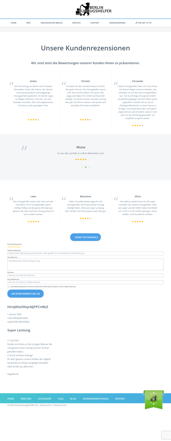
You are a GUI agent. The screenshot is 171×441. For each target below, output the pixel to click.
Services (76, 22)
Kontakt (95, 22)
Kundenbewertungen (95, 398)
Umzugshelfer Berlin (51, 22)
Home (13, 22)
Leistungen (44, 398)
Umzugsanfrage (117, 22)
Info (28, 22)
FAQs (61, 398)
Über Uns (26, 398)
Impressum (45, 405)
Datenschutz (60, 405)
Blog (73, 398)
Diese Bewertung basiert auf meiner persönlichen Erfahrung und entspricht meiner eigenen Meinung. (43, 286)
